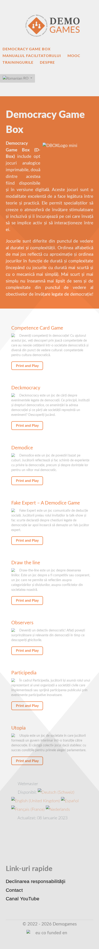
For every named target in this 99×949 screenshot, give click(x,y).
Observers (22, 622)
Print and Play (27, 366)
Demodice (22, 447)
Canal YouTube (22, 898)
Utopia (18, 728)
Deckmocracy (25, 387)
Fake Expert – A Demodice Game (45, 503)
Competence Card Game (37, 328)
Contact (14, 890)
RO (25, 78)
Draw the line (25, 562)
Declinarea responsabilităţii (35, 881)
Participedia (23, 672)
